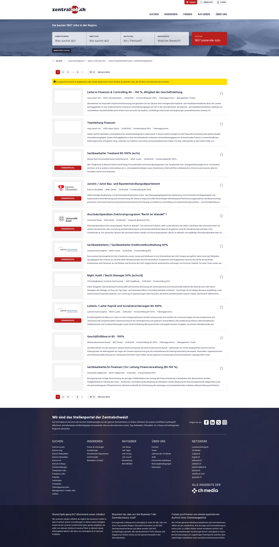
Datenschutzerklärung (161, 460)
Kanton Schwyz (59, 463)
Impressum (156, 467)
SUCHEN (154, 14)
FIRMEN (187, 14)
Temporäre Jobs (59, 470)
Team (154, 450)
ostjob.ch (196, 453)
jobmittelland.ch (199, 467)
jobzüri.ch (196, 470)
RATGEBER (204, 14)
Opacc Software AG (96, 61)
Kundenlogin (92, 450)
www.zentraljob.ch (76, 61)
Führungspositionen (60, 487)
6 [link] (77, 72)
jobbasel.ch (197, 460)
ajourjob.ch (197, 477)
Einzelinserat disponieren (98, 453)
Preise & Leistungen (95, 447)
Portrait (155, 447)
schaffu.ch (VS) (198, 473)
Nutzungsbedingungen (161, 463)
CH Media (196, 450)
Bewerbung (127, 460)
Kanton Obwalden (60, 457)
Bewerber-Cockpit (95, 460)
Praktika (55, 477)
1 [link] (57, 72)
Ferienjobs (56, 483)
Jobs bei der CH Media (161, 453)
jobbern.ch (196, 463)
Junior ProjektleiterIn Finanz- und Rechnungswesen (130, 61)
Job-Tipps (126, 450)
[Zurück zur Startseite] (205, 492)
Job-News (126, 447)
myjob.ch (196, 457)
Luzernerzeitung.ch (200, 447)
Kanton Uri (56, 460)
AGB (154, 457)
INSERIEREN (170, 14)
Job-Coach (127, 457)
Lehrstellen (57, 480)
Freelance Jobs (58, 473)
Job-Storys (127, 453)
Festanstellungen (59, 467)
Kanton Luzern (58, 447)
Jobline (55, 494)
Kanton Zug (57, 450)
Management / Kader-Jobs (63, 490)
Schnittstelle (92, 457)
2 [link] (62, 72)
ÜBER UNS (221, 14)
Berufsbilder (127, 463)
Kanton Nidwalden (60, 453)
